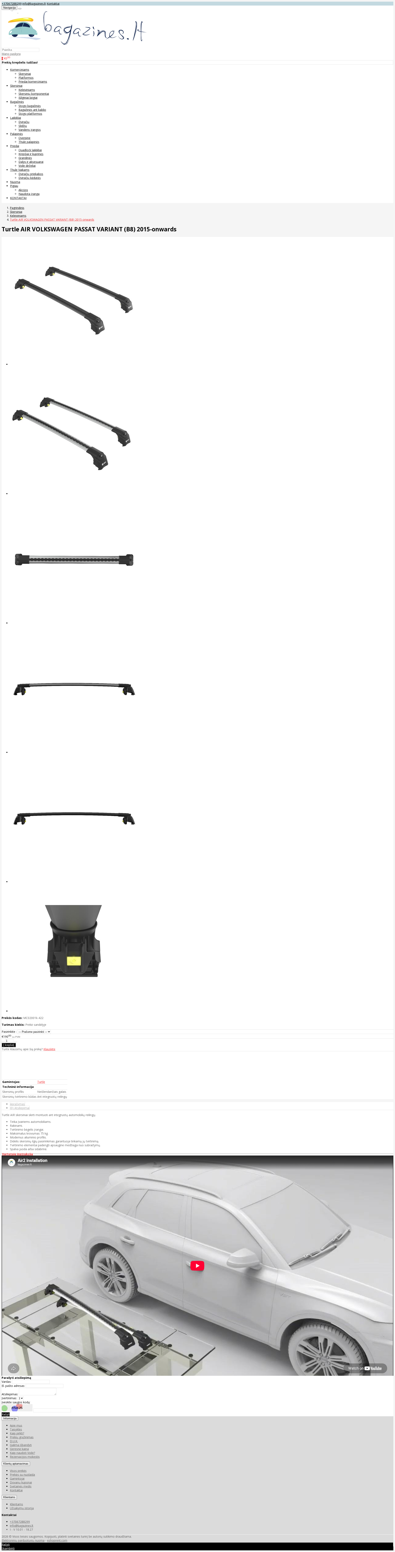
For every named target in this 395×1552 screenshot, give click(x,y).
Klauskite (49, 1049)
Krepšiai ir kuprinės (31, 154)
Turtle (41, 1082)
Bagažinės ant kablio (32, 110)
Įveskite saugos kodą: (16, 1402)
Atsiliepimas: (10, 1394)
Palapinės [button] (16, 134)
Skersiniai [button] (16, 86)
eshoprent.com (57, 1540)
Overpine (24, 138)
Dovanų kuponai (21, 1482)
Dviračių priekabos (31, 174)
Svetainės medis (20, 1486)
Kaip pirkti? (17, 1433)
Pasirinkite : (9, 1032)
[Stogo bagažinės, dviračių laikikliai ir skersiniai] (75, 46)
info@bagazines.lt (34, 4)
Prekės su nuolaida (22, 1475)
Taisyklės (16, 1429)
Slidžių (23, 126)
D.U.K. (14, 1441)
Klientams (9, 1497)
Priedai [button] (14, 146)
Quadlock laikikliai (30, 150)
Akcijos (23, 190)
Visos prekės (18, 1471)
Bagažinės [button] (17, 102)
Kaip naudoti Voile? (22, 1453)
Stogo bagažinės (30, 106)
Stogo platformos (30, 114)
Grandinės (25, 158)
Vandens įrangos (30, 130)
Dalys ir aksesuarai (31, 162)
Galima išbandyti (21, 1445)
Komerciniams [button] (19, 70)
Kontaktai (53, 4)
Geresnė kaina (19, 1449)
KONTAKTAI (18, 198)
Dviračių (24, 122)
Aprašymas (17, 1104)
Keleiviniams (27, 90)
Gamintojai (17, 1478)
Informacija (9, 1418)
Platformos (26, 78)
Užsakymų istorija (22, 1508)
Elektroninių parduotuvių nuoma (23, 1540)
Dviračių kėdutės (30, 178)
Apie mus (16, 1425)
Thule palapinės (29, 142)
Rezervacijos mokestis (25, 1457)
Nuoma (15, 182)
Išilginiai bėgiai (28, 98)
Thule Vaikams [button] (19, 170)
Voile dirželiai (27, 166)
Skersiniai (25, 74)
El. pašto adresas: (13, 1386)
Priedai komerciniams (33, 81)
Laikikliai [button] (15, 118)
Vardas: (6, 1382)
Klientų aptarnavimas (15, 1463)
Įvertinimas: (9, 1398)
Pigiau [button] (14, 186)
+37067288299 (12, 4)
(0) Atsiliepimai (19, 1108)
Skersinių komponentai (34, 94)
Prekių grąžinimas (22, 1437)
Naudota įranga (29, 194)
